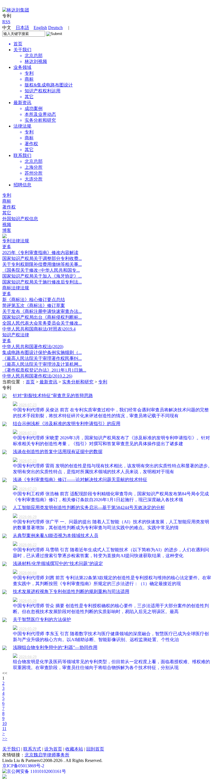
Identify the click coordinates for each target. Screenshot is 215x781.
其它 (6, 212)
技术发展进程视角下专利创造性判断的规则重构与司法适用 (71, 591)
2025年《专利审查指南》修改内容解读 (40, 252)
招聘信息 (22, 184)
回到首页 (95, 749)
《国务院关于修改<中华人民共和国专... (41, 270)
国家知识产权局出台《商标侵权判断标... (42, 317)
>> (4, 738)
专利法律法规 (15, 240)
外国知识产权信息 (20, 218)
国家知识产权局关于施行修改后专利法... (42, 282)
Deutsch (55, 27)
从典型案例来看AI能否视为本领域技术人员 (55, 535)
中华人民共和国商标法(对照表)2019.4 (39, 329)
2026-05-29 (28, 601)
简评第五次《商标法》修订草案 (33, 305)
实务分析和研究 (78, 381)
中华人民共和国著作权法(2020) (32, 346)
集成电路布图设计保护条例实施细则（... (42, 352)
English (40, 27)
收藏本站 (74, 749)
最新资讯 (22, 102)
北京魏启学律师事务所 (47, 754)
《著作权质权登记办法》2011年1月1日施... (44, 370)
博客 (6, 230)
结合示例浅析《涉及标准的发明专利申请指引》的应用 (66, 423)
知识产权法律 (15, 334)
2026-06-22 (28, 545)
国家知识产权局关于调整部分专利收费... (42, 258)
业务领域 (22, 67)
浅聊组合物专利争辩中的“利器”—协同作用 (55, 647)
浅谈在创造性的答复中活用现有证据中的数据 (57, 451)
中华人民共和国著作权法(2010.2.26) (37, 376)
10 (4, 723)
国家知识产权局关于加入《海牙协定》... (42, 276)
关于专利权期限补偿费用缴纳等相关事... (42, 264)
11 (4, 728)
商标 (6, 201)
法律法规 (22, 126)
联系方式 (32, 749)
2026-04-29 (28, 657)
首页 (30, 381)
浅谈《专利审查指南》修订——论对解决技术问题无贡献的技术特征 (80, 479)
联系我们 (22, 155)
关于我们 (22, 49)
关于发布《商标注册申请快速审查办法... (42, 311)
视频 (6, 224)
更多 (6, 246)
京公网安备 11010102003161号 (36, 771)
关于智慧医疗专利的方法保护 (42, 619)
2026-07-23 (28, 405)
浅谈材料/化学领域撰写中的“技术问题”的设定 (58, 563)
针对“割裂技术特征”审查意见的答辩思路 (53, 395)
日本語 (22, 27)
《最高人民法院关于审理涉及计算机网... (42, 364)
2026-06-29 (28, 517)
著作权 (9, 207)
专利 (6, 195)
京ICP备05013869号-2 (23, 765)
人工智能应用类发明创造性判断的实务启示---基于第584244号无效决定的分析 (89, 507)
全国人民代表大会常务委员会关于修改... (42, 323)
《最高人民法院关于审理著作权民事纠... (42, 358)
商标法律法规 (15, 287)
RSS (6, 21)
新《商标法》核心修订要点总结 (33, 299)
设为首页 (53, 749)
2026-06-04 (28, 573)
